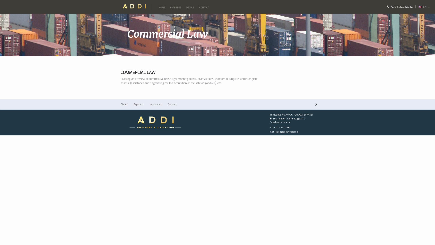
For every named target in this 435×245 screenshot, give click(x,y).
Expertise (175, 7)
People (190, 7)
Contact (204, 7)
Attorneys (156, 104)
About (124, 104)
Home (162, 7)
